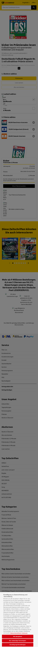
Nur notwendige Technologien (17, 640)
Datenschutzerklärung (15, 633)
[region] (19, 619)
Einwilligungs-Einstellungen (18, 644)
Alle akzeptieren (17, 636)
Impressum (24, 633)
